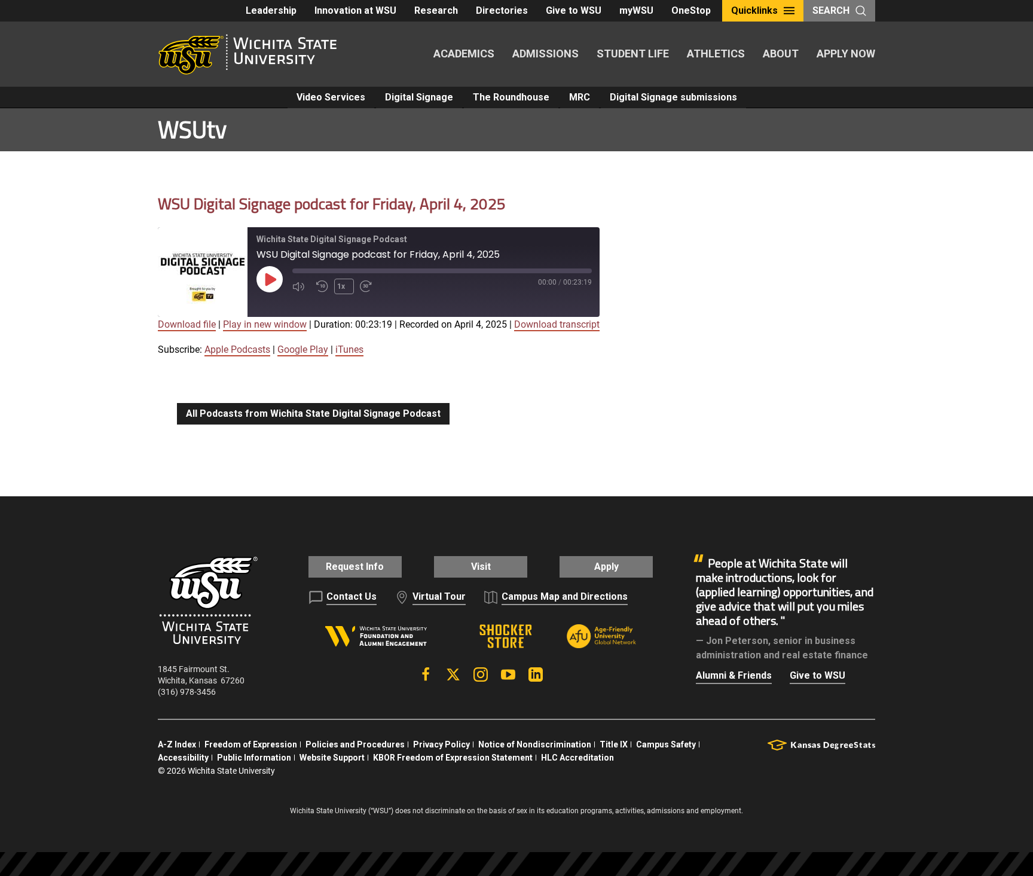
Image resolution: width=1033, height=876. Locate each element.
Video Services (331, 97)
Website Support (332, 757)
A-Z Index (177, 744)
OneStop (691, 10)
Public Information (254, 757)
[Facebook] (425, 674)
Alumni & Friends (734, 675)
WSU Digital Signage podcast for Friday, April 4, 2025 (332, 203)
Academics (463, 53)
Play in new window (265, 324)
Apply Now (846, 53)
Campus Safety (666, 744)
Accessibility (183, 757)
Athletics (716, 53)
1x (341, 286)
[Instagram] (480, 674)
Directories (502, 10)
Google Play (302, 349)
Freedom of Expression (250, 744)
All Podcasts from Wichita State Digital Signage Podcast (313, 413)
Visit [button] (481, 566)
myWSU (636, 10)
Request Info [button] (355, 566)
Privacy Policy (441, 744)
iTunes (349, 349)
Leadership (271, 10)
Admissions (545, 53)
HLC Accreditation (577, 757)
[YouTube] (508, 674)
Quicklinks (754, 10)
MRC (579, 97)
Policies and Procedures (355, 744)
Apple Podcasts (237, 349)
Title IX (614, 744)
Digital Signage (419, 97)
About (781, 53)
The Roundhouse (511, 97)
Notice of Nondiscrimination (534, 744)
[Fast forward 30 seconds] (369, 286)
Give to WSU (573, 10)
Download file (187, 324)
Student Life (633, 53)
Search (830, 10)
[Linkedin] (535, 674)
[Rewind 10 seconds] (322, 286)
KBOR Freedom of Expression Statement (453, 757)
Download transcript (557, 324)
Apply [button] (606, 566)
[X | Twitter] (453, 674)
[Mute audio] (301, 286)
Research (436, 10)
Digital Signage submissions (673, 97)
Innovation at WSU (355, 10)
